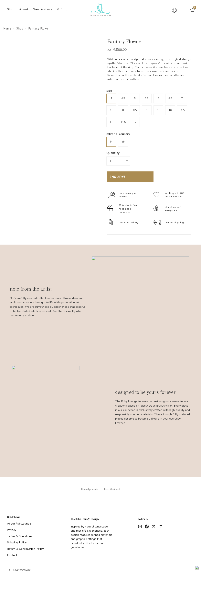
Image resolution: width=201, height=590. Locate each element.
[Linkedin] (161, 526)
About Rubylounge (19, 524)
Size (109, 90)
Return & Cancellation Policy (25, 549)
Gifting (62, 9)
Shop (11, 9)
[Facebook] (147, 526)
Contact (12, 555)
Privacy (11, 530)
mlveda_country (118, 134)
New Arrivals (43, 9)
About (23, 9)
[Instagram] (140, 526)
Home (7, 28)
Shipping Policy (16, 542)
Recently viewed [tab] (112, 489)
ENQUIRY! (117, 177)
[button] (183, 9)
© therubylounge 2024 (20, 570)
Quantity (113, 153)
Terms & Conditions (19, 536)
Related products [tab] (89, 489)
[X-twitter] (154, 526)
